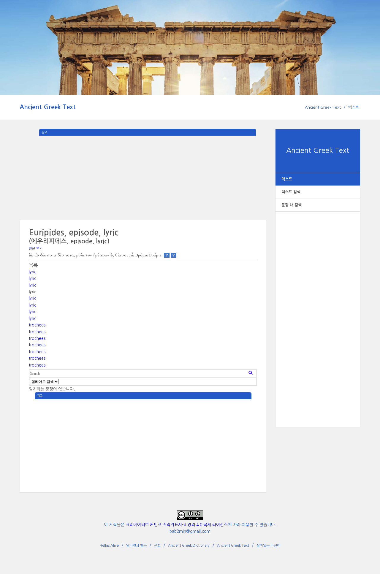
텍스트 (353, 107)
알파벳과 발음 (136, 545)
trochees (37, 325)
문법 (157, 545)
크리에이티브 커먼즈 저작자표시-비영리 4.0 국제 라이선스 (177, 525)
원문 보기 (36, 248)
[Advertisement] (317, 313)
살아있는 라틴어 (268, 545)
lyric (32, 272)
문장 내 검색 (291, 205)
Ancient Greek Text (48, 107)
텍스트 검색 (290, 192)
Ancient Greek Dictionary (189, 545)
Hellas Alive (109, 545)
